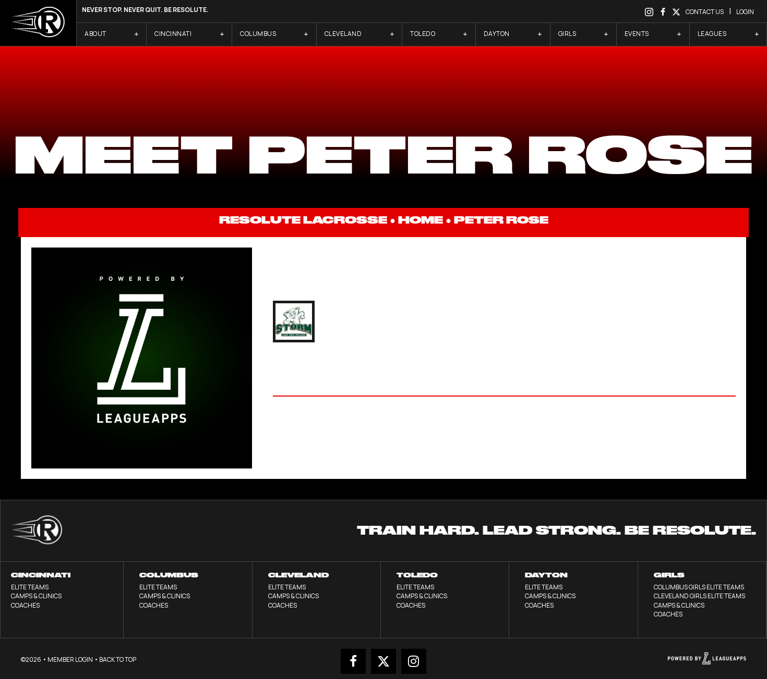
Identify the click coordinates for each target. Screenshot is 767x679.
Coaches (25, 605)
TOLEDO (417, 575)
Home (420, 220)
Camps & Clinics (36, 595)
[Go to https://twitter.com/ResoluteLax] (676, 11)
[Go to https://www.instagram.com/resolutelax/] (649, 11)
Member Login (70, 659)
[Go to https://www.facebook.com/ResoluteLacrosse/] (662, 11)
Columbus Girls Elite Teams (699, 587)
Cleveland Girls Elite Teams (699, 595)
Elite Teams (30, 587)
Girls (669, 575)
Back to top (117, 659)
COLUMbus (168, 575)
